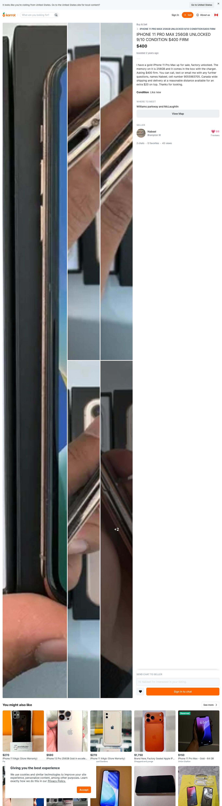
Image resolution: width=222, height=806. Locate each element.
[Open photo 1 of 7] (35, 360)
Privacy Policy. (57, 781)
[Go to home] (9, 15)
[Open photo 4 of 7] (84, 529)
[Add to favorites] (140, 691)
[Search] (56, 15)
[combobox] (37, 15)
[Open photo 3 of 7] (116, 191)
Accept (83, 789)
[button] (210, 705)
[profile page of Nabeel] (141, 133)
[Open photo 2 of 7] (84, 191)
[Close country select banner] (218, 3)
